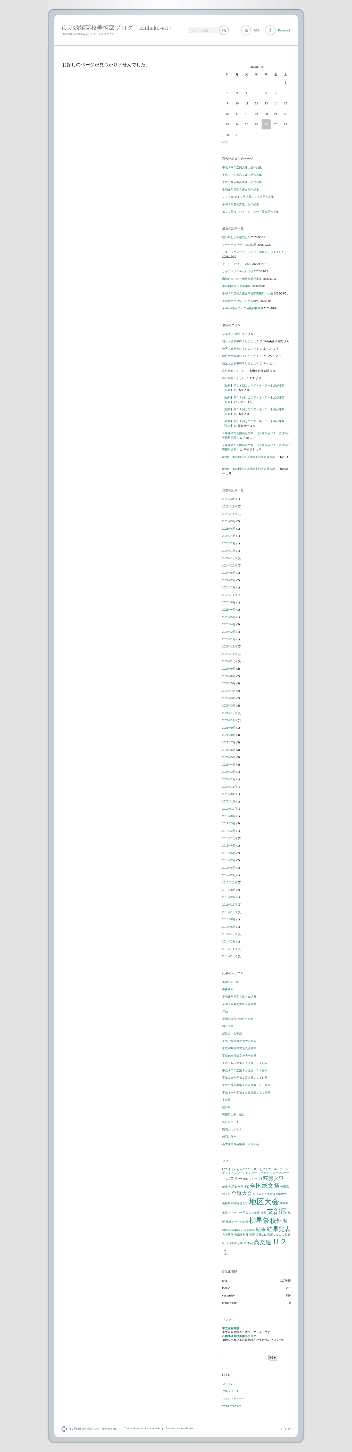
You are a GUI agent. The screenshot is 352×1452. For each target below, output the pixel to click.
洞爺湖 (226, 1230)
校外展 (226, 1107)
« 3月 (225, 142)
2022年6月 (229, 676)
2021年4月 (229, 764)
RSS (256, 30)
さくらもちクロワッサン (243, 1169)
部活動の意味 (234, 1243)
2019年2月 (229, 830)
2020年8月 (229, 793)
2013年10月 (229, 956)
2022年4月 (229, 690)
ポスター (234, 1178)
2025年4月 (229, 535)
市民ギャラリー (232, 1212)
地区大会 (227, 1026)
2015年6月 (229, 926)
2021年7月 (229, 742)
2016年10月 (229, 882)
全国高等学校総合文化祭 (237, 1018)
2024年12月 (229, 558)
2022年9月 (229, 668)
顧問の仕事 (229, 1136)
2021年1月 (229, 779)
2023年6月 (229, 609)
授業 (263, 1212)
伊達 (225, 1186)
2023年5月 (229, 617)
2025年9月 (229, 521)
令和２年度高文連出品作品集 (240, 204)
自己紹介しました (233, 370)
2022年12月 (229, 646)
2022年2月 (229, 705)
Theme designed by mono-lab (142, 1428)
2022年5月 (229, 683)
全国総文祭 (265, 1185)
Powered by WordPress (180, 1428)
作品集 (233, 1186)
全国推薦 (243, 1186)
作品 (225, 1011)
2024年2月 (229, 580)
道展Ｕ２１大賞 (277, 1234)
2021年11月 (229, 720)
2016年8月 (229, 889)
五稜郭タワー (273, 1178)
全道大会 (241, 1193)
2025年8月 (229, 528)
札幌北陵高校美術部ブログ (239, 1336)
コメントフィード (233, 1398)
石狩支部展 (248, 1230)
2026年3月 (229, 499)
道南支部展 (241, 1234)
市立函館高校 (230, 1328)
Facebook (284, 30)
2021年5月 (229, 757)
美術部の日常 (230, 981)
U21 (224, 1169)
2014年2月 (229, 941)
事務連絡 (227, 989)
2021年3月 (229, 771)
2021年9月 (229, 727)
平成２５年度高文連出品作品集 (242, 167)
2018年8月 (229, 845)
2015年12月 (229, 904)
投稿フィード (230, 1390)
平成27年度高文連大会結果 (239, 1041)
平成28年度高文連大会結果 (239, 1048)
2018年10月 (229, 838)
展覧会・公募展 (232, 1033)
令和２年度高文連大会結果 (239, 1004)
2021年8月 (229, 734)
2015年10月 (229, 912)
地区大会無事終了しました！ (240, 341)
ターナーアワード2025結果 (239, 244)
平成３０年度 (251, 1212)
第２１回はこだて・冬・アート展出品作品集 (250, 211)
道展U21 (261, 1234)
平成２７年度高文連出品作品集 (242, 174)
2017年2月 (229, 875)
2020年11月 (229, 786)
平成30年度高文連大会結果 (239, 1055)
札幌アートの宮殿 (237, 1221)
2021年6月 (229, 749)
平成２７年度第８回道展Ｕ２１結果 (244, 1070)
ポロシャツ (250, 1178)
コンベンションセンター (241, 1172)
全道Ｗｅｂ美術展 (264, 1193)
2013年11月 (229, 948)
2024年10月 (229, 565)
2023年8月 (229, 602)
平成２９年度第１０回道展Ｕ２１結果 (246, 1085)
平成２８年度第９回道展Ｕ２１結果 (244, 1077)
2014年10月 (229, 934)
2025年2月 (229, 543)
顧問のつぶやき (232, 1129)
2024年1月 (229, 587)
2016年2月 (229, 897)
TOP (288, 1429)
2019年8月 (229, 816)
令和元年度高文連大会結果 (239, 996)
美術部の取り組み (233, 1114)
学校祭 (284, 1203)
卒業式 (226, 333)
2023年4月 (229, 624)
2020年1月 (229, 801)
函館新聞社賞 (230, 1203)
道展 (252, 1234)
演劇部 (235, 1230)
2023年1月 (229, 639)
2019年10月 (229, 808)
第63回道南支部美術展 (236, 286)
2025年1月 (229, 550)
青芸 (250, 1243)
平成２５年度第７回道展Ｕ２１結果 (244, 1062)
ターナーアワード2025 (236, 264)
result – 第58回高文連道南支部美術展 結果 (249, 456)
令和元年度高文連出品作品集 (240, 189)
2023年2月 (229, 631)
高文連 (262, 1242)
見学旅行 (227, 1234)
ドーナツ (263, 1172)
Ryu (266, 363)
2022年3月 (229, 698)
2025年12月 (229, 506)
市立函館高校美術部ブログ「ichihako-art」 (117, 27)
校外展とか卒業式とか (236, 237)
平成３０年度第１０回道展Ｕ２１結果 (246, 1092)
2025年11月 (229, 513)
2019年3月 (229, 823)
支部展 (226, 1099)
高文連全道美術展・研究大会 (240, 1144)
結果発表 (278, 1229)
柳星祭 (259, 1220)
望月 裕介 (241, 333)
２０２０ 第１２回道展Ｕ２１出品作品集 (248, 196)
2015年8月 (229, 919)
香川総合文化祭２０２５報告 (240, 300)
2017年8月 (229, 867)
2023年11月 (229, 594)
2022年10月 (229, 661)
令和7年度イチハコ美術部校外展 (242, 308)
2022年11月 (229, 653)
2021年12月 (229, 713)
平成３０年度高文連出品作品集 (242, 182)
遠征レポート (230, 1121)
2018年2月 (229, 860)
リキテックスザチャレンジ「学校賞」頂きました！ (254, 251)
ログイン (227, 1383)
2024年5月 (229, 572)
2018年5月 (229, 853)
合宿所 (244, 1203)
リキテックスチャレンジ (237, 271)
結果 (261, 1229)
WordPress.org (231, 1405)
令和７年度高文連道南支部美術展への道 (247, 293)
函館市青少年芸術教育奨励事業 (242, 278)
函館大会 (282, 1193)
